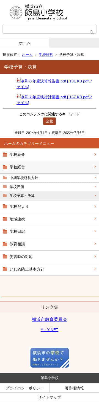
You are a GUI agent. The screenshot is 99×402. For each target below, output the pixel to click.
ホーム (25, 43)
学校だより (19, 206)
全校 (49, 121)
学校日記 (17, 231)
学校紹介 (17, 154)
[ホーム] (49, 12)
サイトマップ (49, 397)
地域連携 (17, 219)
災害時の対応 (21, 256)
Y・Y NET (49, 330)
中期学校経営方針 (24, 178)
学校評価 (17, 187)
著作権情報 (74, 388)
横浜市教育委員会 (49, 319)
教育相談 (17, 244)
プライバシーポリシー (25, 388)
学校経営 (46, 55)
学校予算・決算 (22, 196)
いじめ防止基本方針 (27, 269)
